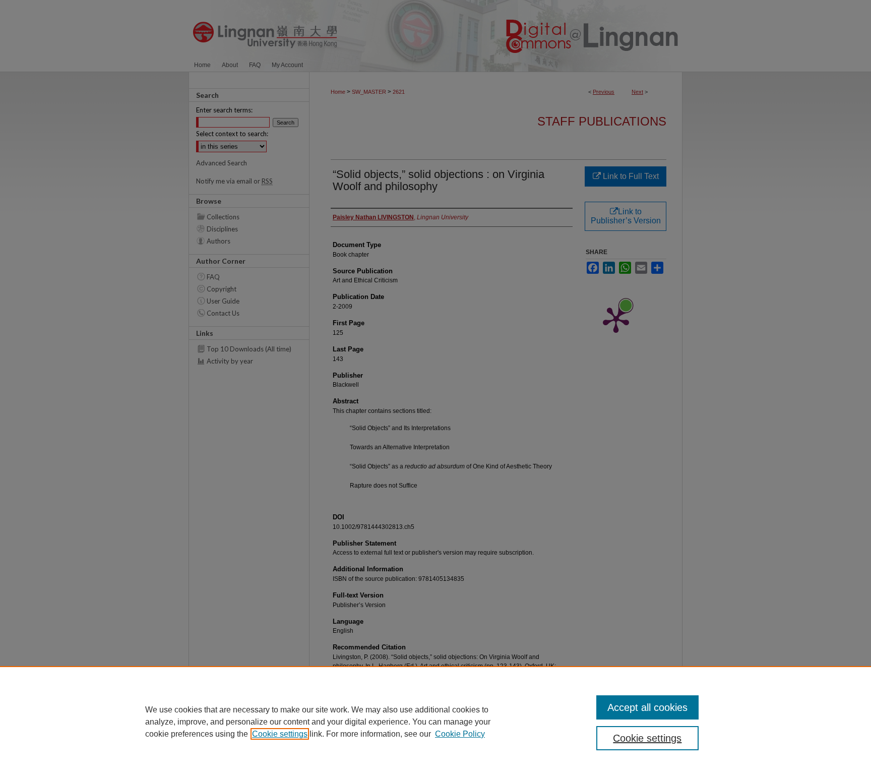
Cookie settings (279, 734)
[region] (435, 721)
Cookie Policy (460, 734)
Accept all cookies (647, 707)
